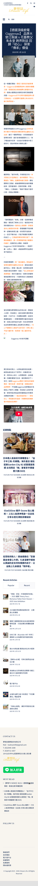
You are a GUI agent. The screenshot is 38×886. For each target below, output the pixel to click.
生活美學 (23, 475)
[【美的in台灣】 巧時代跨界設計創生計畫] (5, 659)
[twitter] (31, 3)
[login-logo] (19, 8)
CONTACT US (9, 736)
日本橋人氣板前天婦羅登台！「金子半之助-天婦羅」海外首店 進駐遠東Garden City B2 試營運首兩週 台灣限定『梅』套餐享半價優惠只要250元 (19, 464)
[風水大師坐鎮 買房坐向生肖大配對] (5, 646)
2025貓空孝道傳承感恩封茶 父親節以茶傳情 (22, 611)
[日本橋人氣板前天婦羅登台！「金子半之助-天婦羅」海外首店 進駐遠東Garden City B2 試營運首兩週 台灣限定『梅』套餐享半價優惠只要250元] (19, 434)
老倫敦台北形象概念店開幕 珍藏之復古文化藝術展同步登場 (22, 671)
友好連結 (6, 855)
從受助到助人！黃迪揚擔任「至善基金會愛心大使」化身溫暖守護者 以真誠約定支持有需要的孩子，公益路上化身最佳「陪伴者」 (19, 561)
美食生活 (30, 475)
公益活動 (24, 570)
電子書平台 (14, 683)
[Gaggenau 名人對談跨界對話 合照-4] (19, 56)
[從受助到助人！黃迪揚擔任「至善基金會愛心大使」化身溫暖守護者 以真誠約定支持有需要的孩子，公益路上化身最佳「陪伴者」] (19, 532)
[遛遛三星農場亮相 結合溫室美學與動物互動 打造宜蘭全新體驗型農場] (5, 621)
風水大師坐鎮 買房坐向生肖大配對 (22, 648)
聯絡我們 (6, 852)
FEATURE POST (8, 475)
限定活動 (30, 570)
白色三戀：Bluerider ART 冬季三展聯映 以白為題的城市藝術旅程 (22, 635)
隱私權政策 (7, 865)
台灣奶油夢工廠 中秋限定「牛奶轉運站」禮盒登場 (22, 695)
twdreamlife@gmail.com (17, 745)
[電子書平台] (5, 682)
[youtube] (34, 6)
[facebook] (27, 3)
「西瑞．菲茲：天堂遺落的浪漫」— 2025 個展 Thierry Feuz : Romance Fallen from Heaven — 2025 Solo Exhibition (22, 597)
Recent (27, 585)
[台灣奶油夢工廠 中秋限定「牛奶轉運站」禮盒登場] (5, 693)
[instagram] (34, 3)
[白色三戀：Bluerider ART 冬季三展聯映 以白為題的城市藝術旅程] (5, 634)
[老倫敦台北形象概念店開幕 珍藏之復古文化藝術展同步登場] (5, 670)
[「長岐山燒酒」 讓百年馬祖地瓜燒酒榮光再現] (5, 705)
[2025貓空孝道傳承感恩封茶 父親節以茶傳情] (5, 609)
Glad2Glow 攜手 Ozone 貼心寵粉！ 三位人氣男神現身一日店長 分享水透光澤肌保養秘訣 (19, 513)
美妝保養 (30, 521)
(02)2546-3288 (10, 747)
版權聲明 (6, 860)
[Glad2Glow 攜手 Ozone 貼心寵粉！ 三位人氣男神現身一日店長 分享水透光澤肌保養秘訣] (19, 486)
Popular (11, 585)
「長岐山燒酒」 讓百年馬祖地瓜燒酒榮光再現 (22, 707)
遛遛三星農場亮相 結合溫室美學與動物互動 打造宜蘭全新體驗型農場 (22, 623)
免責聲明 (6, 862)
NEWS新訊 (17, 475)
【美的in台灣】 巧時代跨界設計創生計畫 (22, 660)
